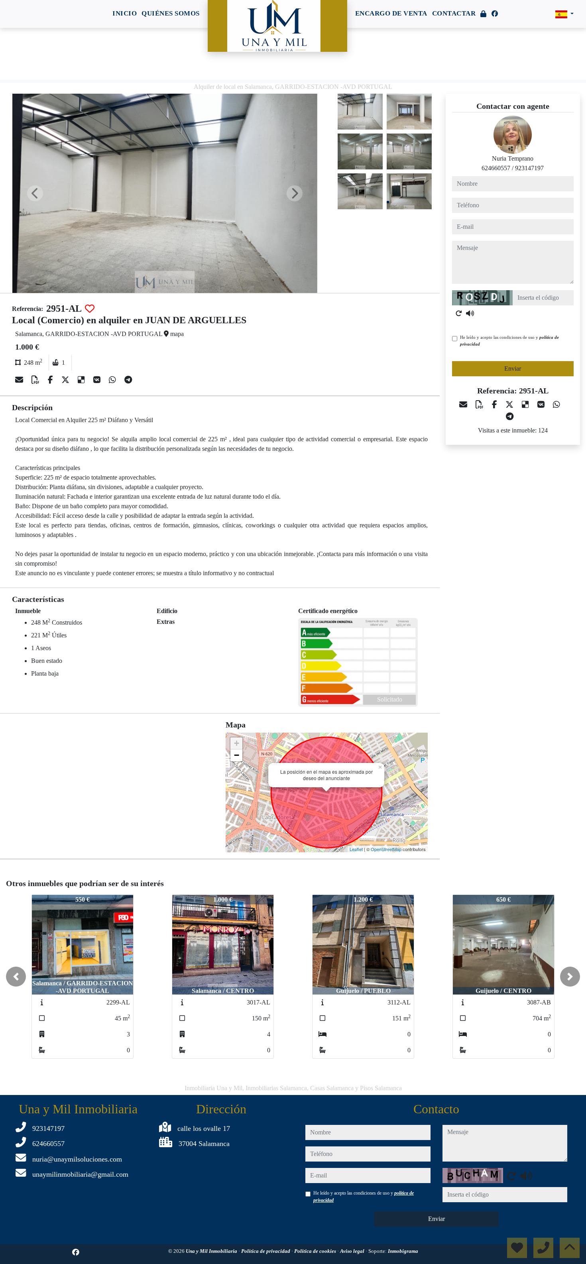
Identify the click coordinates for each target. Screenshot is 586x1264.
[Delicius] (82, 379)
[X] (66, 379)
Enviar (512, 368)
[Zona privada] (483, 14)
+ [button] (236, 743)
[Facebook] (495, 13)
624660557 (496, 168)
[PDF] (36, 379)
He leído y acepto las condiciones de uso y (509, 340)
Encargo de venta (391, 13)
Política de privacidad (266, 1251)
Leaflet (356, 849)
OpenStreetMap (386, 849)
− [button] (236, 755)
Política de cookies (315, 1251)
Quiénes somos (171, 13)
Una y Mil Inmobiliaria (212, 1251)
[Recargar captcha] (458, 313)
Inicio (124, 13)
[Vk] (97, 379)
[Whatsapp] (113, 379)
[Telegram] (128, 379)
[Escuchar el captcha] (470, 313)
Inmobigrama (403, 1251)
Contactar (454, 13)
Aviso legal (353, 1251)
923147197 (529, 168)
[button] (16, 977)
